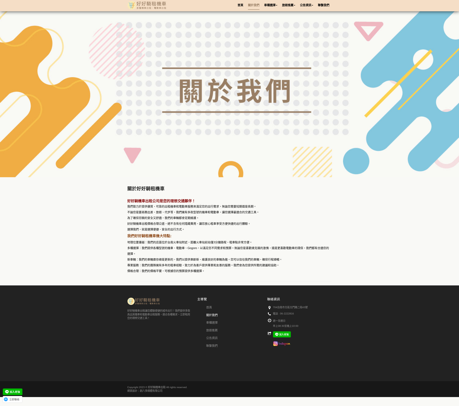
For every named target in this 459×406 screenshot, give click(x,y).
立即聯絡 (14, 399)
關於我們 (212, 315)
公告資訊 (212, 338)
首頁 (209, 307)
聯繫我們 (212, 345)
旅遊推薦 (212, 330)
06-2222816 (287, 313)
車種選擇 (212, 322)
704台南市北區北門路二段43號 (290, 307)
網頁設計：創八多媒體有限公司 (144, 390)
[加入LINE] (12, 391)
